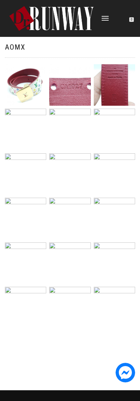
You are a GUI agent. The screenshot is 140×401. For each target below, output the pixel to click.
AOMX (15, 47)
